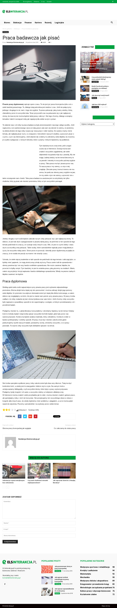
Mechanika (85, 577)
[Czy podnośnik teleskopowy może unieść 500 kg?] (84, 79)
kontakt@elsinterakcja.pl (11, 578)
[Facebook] (112, 1)
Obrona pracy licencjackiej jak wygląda (17, 428)
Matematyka (85, 574)
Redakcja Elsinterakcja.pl (15, 42)
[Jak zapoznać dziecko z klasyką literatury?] (64, 471)
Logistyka (59, 22)
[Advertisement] (73, 11)
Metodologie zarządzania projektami (96, 587)
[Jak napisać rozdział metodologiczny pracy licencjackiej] (47, 580)
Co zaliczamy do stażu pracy (65, 428)
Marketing (95, 91)
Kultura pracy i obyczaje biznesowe (95, 591)
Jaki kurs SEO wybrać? (99, 104)
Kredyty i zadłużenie (89, 570)
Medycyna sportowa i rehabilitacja (95, 567)
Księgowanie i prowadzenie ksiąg (94, 584)
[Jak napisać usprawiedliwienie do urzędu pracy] (47, 592)
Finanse (28, 22)
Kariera (38, 22)
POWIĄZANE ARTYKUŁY (15, 457)
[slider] (9, 409)
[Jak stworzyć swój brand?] (84, 97)
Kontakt (49, 1)
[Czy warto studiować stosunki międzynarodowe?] (39, 471)
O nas (43, 1)
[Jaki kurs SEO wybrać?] (84, 106)
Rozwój (48, 22)
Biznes (7, 22)
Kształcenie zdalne (88, 594)
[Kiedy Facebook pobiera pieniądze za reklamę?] (84, 88)
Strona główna (27, 1)
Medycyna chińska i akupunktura (94, 581)
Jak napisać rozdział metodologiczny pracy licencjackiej (62, 579)
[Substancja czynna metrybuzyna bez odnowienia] (14, 471)
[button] (111, 22)
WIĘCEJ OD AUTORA (39, 457)
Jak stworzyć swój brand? (100, 95)
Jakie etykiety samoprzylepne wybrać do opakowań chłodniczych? (95, 63)
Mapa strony (106, 606)
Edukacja (17, 22)
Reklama (36, 1)
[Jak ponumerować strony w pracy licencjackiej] (47, 569)
